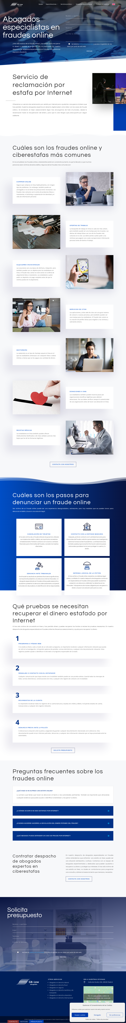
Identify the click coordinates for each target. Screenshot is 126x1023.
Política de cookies (91, 1019)
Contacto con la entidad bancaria (87, 534)
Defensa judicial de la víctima (87, 573)
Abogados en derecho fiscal (58, 985)
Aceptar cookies (80, 1015)
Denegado (97, 1015)
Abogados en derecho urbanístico (60, 995)
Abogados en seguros (56, 988)
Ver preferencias (114, 1015)
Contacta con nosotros (79, 879)
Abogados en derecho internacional (61, 998)
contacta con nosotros (63, 464)
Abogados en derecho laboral (59, 982)
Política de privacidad (102, 1019)
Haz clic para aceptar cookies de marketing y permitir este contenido (98, 997)
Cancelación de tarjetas (38, 534)
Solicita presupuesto (63, 750)
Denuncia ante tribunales (39, 573)
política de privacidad (86, 44)
